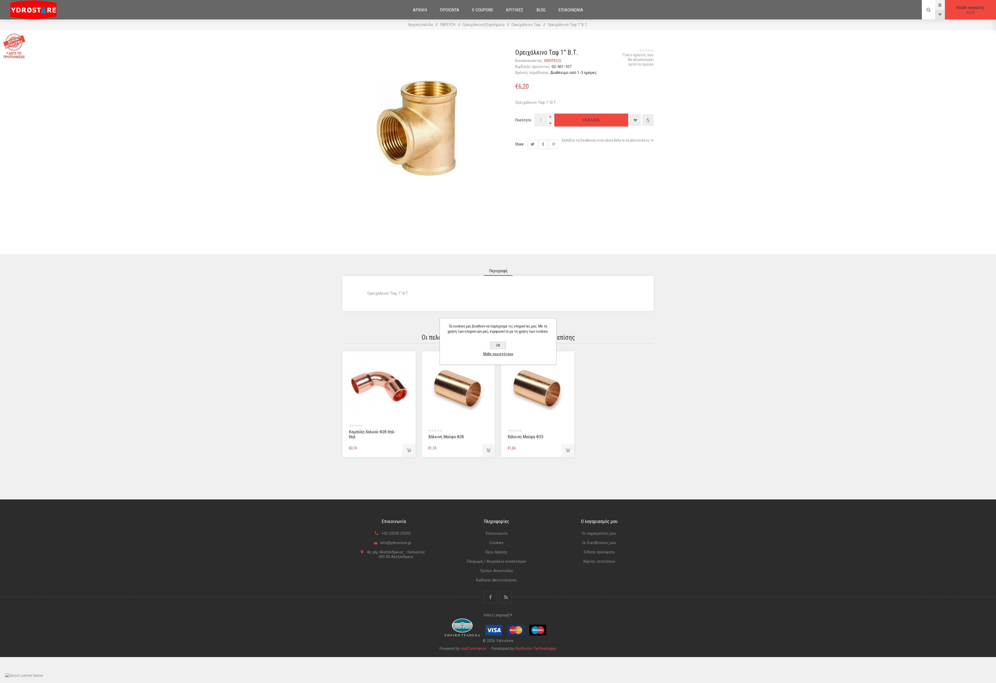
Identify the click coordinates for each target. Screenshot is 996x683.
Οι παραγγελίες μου (599, 533)
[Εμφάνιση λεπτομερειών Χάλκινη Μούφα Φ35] (537, 387)
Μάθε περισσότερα (498, 354)
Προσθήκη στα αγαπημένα (635, 120)
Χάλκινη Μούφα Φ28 (446, 436)
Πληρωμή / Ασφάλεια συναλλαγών (496, 561)
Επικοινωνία (496, 533)
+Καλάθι (591, 120)
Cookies (496, 542)
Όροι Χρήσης (496, 552)
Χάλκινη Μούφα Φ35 (525, 436)
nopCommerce (473, 648)
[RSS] (506, 597)
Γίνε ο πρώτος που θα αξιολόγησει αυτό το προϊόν (638, 59)
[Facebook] (490, 597)
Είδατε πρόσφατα (599, 552)
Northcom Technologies (535, 648)
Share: (519, 144)
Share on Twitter (532, 144)
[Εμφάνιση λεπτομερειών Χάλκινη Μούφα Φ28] (458, 387)
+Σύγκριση (648, 120)
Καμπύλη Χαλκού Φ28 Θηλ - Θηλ (373, 434)
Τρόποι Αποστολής (496, 570)
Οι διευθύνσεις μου (599, 542)
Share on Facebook (543, 144)
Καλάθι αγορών (970, 10)
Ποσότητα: (523, 120)
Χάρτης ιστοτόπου (599, 561)
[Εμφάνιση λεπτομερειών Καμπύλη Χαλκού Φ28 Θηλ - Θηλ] (379, 387)
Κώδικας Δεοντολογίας (496, 580)
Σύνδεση (944, 4)
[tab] (498, 271)
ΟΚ (498, 345)
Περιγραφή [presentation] (498, 270)
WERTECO (552, 60)
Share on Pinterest (553, 144)
